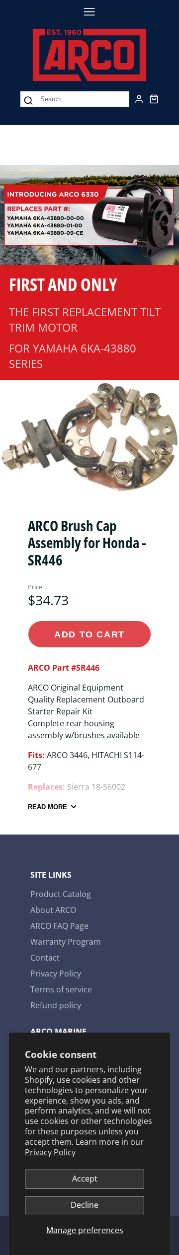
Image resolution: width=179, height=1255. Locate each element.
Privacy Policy (50, 1152)
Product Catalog (60, 894)
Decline (84, 1204)
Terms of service (61, 989)
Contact (45, 957)
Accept (84, 1178)
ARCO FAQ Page (59, 925)
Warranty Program (65, 941)
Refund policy (55, 1005)
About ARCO (53, 910)
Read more (47, 807)
